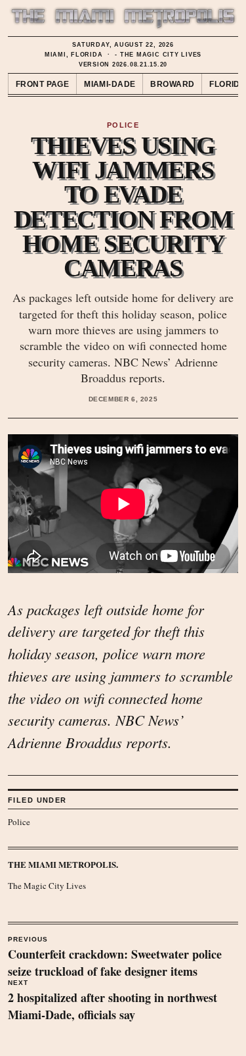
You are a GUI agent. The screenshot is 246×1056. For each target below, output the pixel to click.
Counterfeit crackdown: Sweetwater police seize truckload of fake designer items (115, 958)
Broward (172, 84)
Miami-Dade (109, 84)
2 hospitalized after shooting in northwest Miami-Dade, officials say (112, 1001)
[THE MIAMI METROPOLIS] (123, 18)
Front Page (42, 84)
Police (19, 822)
